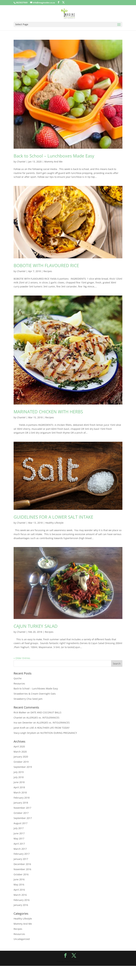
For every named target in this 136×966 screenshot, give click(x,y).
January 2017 (21, 859)
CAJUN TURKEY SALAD (36, 626)
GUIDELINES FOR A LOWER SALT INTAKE (53, 517)
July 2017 (19, 828)
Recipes (47, 271)
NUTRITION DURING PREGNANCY (58, 732)
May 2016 (19, 884)
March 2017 (20, 848)
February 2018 (22, 797)
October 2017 (21, 812)
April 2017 (19, 843)
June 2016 (19, 879)
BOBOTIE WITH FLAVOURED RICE (46, 265)
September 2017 (23, 818)
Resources (19, 683)
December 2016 (22, 864)
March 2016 (20, 894)
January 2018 (21, 802)
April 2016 (19, 889)
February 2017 (22, 853)
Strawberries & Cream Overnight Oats (35, 693)
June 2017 (19, 833)
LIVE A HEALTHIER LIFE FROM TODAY (49, 727)
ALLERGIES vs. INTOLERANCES (42, 717)
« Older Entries (22, 658)
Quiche (18, 678)
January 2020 (21, 756)
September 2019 (23, 766)
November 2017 (22, 807)
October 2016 (21, 874)
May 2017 (19, 838)
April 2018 (19, 787)
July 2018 (19, 777)
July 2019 (19, 772)
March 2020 (20, 751)
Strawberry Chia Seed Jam (28, 698)
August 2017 (20, 823)
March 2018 (20, 792)
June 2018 (19, 782)
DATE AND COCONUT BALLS (46, 712)
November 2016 (22, 869)
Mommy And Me (53, 161)
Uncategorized (22, 939)
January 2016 (21, 905)
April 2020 (19, 746)
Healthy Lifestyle (54, 522)
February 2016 (22, 900)
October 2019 (21, 761)
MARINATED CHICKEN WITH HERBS (48, 412)
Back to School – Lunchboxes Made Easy (54, 156)
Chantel (21, 161)
